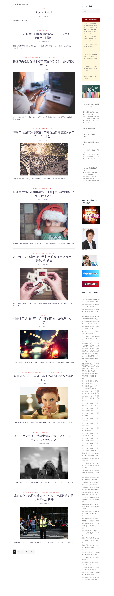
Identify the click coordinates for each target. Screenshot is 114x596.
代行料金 (60, 3)
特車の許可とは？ (93, 3)
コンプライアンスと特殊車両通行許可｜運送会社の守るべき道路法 (90, 499)
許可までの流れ (68, 3)
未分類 (44, 8)
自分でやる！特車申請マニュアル (43, 128)
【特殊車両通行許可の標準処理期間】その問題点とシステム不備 (90, 472)
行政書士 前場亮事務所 (22, 2)
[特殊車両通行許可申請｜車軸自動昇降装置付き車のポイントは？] (44, 159)
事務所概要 (83, 3)
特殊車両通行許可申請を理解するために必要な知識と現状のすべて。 (43, 57)
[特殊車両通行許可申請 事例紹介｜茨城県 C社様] (44, 344)
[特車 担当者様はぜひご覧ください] (91, 215)
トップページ (47, 3)
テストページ (43, 12)
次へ (32, 551)
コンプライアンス (76, 5)
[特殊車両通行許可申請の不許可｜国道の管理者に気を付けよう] (44, 221)
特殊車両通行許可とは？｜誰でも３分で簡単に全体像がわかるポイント (90, 547)
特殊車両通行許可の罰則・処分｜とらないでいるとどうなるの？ (90, 540)
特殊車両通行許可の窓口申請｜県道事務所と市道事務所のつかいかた (90, 376)
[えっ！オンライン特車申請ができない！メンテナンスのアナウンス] (44, 463)
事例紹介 (77, 3)
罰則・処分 (47, 5)
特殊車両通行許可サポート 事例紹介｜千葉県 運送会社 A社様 (90, 526)
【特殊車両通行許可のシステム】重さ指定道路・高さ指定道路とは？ (90, 465)
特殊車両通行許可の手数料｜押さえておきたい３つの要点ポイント (90, 514)
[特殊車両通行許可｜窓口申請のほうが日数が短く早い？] (44, 93)
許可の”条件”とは (56, 5)
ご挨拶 (54, 3)
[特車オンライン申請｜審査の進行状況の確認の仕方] (44, 403)
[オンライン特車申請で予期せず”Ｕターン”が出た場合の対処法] (44, 283)
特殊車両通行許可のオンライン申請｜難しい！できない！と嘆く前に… (90, 506)
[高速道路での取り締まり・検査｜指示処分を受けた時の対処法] (44, 522)
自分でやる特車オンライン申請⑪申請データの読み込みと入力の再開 (90, 398)
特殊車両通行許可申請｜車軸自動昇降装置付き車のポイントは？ (90, 312)
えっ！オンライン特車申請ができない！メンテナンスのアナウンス (90, 339)
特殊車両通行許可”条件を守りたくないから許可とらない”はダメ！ (91, 533)
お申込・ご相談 (87, 5)
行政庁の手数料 (66, 5)
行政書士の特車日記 (43, 30)
